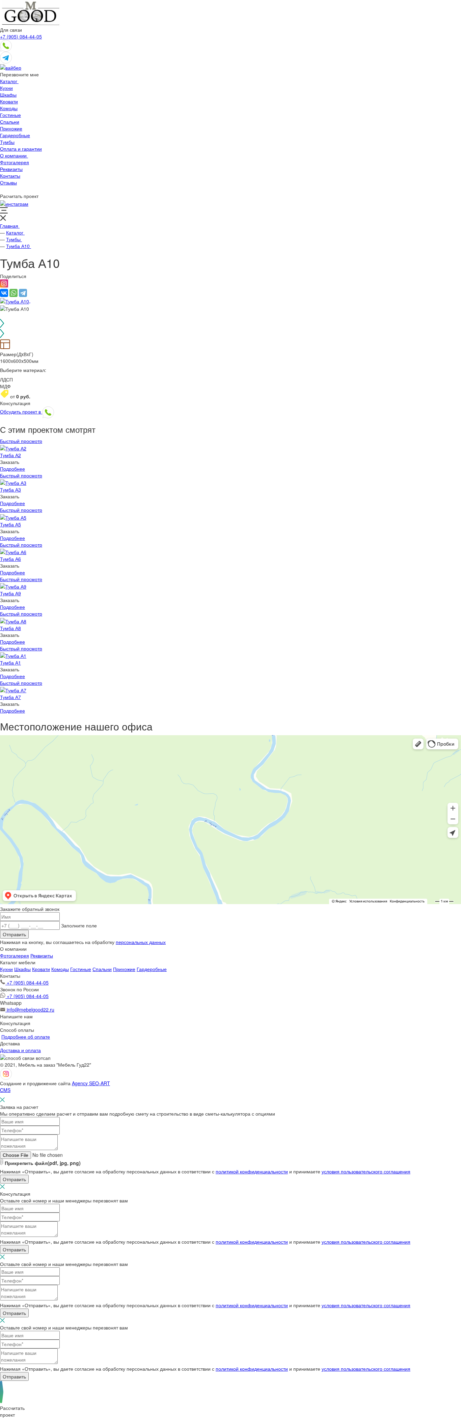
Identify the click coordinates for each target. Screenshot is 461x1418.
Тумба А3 (10, 489)
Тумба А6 (10, 558)
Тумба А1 (10, 662)
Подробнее (12, 468)
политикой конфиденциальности (252, 1171)
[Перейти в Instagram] (14, 202)
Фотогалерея (14, 955)
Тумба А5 (10, 524)
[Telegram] (23, 293)
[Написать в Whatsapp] (6, 45)
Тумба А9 (10, 593)
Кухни (6, 969)
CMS (5, 1090)
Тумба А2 (10, 455)
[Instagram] (4, 285)
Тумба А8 (10, 628)
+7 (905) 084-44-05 (21, 36)
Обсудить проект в (21, 411)
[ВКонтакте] (4, 293)
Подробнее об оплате (25, 1036)
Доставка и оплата (20, 1050)
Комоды (60, 969)
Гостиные (80, 969)
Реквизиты (41, 955)
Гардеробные (152, 969)
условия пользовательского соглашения (366, 1171)
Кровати (41, 969)
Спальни (102, 969)
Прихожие (124, 969)
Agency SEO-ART (91, 1083)
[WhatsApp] (13, 293)
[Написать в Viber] (10, 67)
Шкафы (22, 969)
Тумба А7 (10, 697)
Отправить (14, 934)
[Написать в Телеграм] (6, 56)
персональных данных (141, 942)
